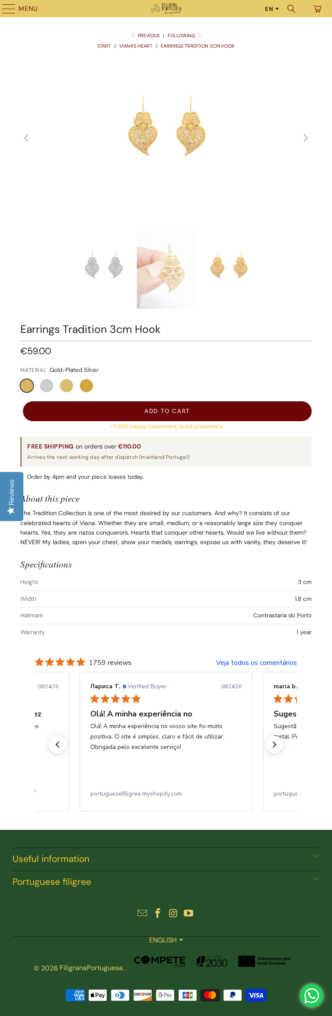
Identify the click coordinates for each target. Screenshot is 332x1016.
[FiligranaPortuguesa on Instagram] (173, 914)
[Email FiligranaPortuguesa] (142, 914)
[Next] (305, 138)
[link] (166, 794)
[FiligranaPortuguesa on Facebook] (157, 914)
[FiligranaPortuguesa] (166, 8)
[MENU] (5, 8)
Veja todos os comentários (256, 663)
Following (182, 35)
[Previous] (27, 138)
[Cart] (317, 9)
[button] (26, 385)
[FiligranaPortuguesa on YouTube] (188, 914)
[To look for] (291, 8)
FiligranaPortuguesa (91, 967)
